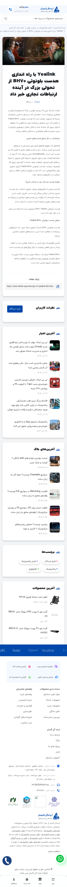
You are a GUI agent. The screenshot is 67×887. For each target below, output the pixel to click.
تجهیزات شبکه (53, 700)
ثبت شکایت (26, 722)
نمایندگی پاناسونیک (52, 831)
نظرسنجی (27, 711)
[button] (27, 881)
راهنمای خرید (26, 694)
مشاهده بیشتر (54, 851)
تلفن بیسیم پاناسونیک (50, 834)
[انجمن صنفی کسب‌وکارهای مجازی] (54, 802)
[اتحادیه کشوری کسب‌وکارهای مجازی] (26, 802)
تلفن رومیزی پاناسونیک (30, 834)
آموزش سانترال (53, 757)
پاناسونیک (51, 569)
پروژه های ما (54, 746)
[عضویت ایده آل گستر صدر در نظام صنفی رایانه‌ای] (13, 802)
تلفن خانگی (54, 711)
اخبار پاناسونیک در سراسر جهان (39, 28)
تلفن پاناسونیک (18, 831)
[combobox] (36, 18)
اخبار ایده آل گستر (16, 28)
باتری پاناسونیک (36, 838)
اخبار (58, 752)
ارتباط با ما (55, 734)
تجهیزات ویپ (53, 705)
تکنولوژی (34, 569)
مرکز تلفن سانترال (51, 694)
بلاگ (58, 740)
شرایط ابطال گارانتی (23, 717)
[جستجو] (5, 18)
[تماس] (7, 861)
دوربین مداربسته (51, 717)
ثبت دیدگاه (15, 308)
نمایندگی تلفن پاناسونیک (30, 842)
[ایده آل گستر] (49, 815)
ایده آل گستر (59, 28)
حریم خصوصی (25, 700)
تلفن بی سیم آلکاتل (19, 838)
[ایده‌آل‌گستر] (50, 9)
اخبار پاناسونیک (29, 561)
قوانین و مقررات (24, 705)
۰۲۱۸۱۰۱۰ (40, 790)
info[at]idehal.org (40, 784)
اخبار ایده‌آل (51, 561)
